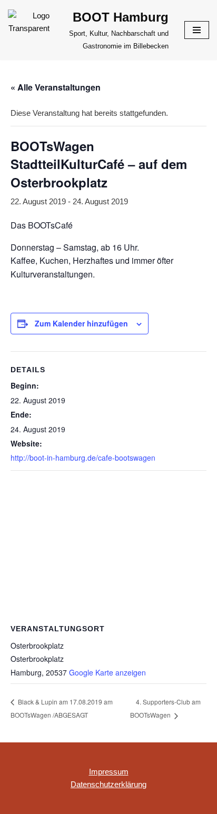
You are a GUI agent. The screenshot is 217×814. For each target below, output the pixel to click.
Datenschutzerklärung (108, 784)
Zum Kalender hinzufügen (81, 323)
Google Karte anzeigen (107, 672)
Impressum (109, 771)
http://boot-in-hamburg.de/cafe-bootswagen (83, 457)
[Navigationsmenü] (196, 30)
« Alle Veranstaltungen (56, 87)
